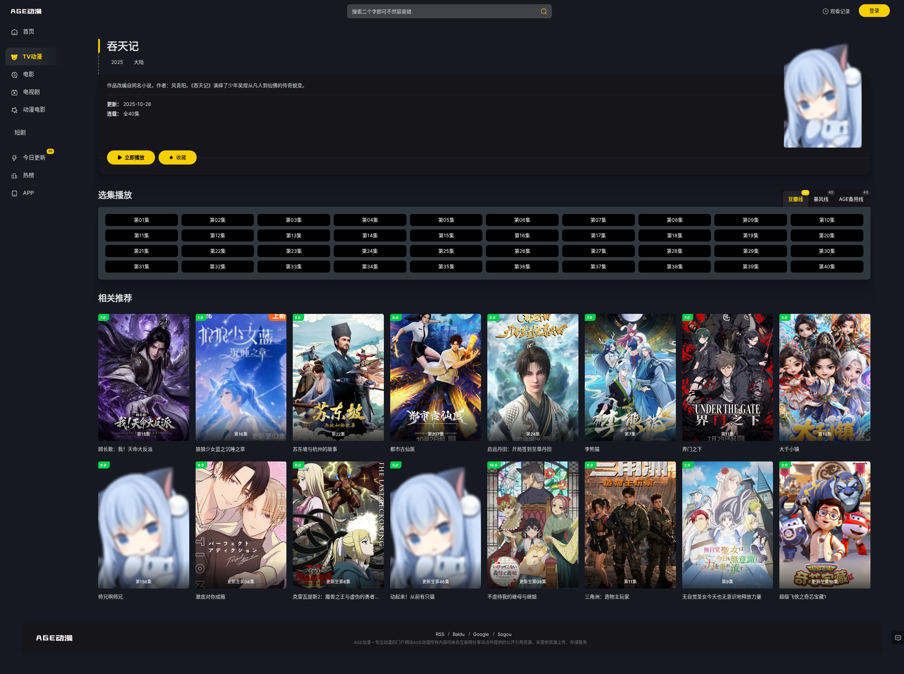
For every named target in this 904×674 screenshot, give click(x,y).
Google (481, 634)
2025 (117, 62)
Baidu (459, 634)
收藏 (181, 157)
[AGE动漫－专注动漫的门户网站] (26, 11)
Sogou (505, 634)
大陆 (139, 62)
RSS (440, 634)
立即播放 (134, 157)
